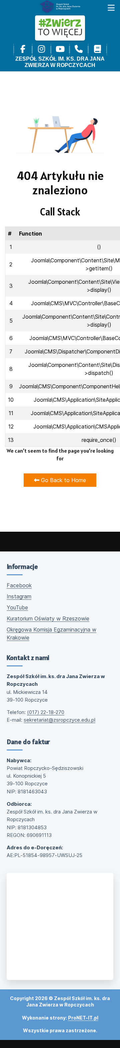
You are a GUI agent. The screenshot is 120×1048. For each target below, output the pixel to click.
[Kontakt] (79, 50)
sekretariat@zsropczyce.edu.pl (59, 720)
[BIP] (97, 50)
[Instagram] (41, 50)
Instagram (19, 596)
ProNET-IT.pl (83, 1018)
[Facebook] (23, 50)
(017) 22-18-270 (45, 712)
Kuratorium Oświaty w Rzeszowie (48, 618)
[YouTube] (60, 50)
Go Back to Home (62, 480)
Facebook (19, 585)
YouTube (17, 607)
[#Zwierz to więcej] (60, 28)
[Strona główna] (60, 6)
